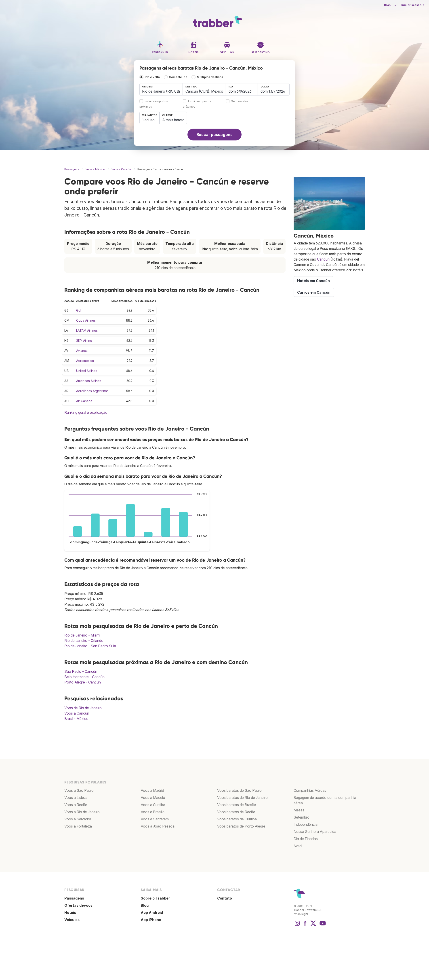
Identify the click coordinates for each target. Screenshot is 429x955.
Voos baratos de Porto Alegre (241, 826)
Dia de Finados (306, 838)
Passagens (74, 898)
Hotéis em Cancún (313, 280)
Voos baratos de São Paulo (239, 790)
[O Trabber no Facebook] (305, 925)
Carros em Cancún (313, 292)
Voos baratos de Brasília (236, 804)
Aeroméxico (85, 361)
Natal (298, 846)
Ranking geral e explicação (85, 412)
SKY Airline (84, 340)
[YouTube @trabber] (322, 925)
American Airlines (88, 381)
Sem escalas (239, 101)
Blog (145, 905)
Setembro (301, 817)
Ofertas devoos (78, 905)
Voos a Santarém (155, 819)
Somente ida (178, 77)
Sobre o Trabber (155, 898)
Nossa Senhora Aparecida (315, 831)
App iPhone (151, 919)
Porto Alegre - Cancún (82, 682)
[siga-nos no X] (313, 925)
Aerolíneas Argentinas (92, 391)
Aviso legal (301, 914)
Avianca (82, 350)
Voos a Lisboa (75, 797)
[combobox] (161, 89)
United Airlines (86, 371)
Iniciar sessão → (413, 5)
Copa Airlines (86, 320)
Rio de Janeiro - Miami (82, 635)
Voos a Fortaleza (78, 826)
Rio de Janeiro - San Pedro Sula (90, 646)
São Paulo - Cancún (80, 671)
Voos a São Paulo (79, 790)
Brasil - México (76, 718)
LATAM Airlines (87, 330)
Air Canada (84, 401)
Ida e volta (152, 77)
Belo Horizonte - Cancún (84, 677)
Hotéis (70, 912)
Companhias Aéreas (310, 790)
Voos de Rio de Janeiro (83, 708)
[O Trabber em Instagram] (297, 925)
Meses (299, 810)
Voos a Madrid (152, 790)
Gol (78, 310)
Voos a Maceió (153, 797)
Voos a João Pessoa (158, 826)
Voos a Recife (75, 804)
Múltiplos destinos (210, 77)
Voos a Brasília (152, 812)
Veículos (72, 919)
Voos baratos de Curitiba (237, 819)
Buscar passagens (214, 134)
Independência (306, 824)
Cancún (323, 259)
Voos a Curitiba (153, 804)
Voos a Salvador (77, 819)
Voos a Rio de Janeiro (82, 812)
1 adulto (148, 120)
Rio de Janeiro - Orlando (83, 640)
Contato (224, 898)
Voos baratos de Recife (236, 812)
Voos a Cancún (76, 713)
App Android (152, 912)
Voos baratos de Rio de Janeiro (242, 797)
